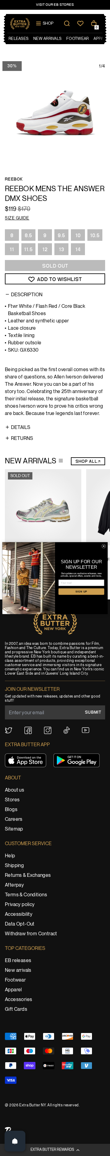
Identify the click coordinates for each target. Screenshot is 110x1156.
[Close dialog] (103, 546)
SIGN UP (81, 591)
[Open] (15, 1141)
